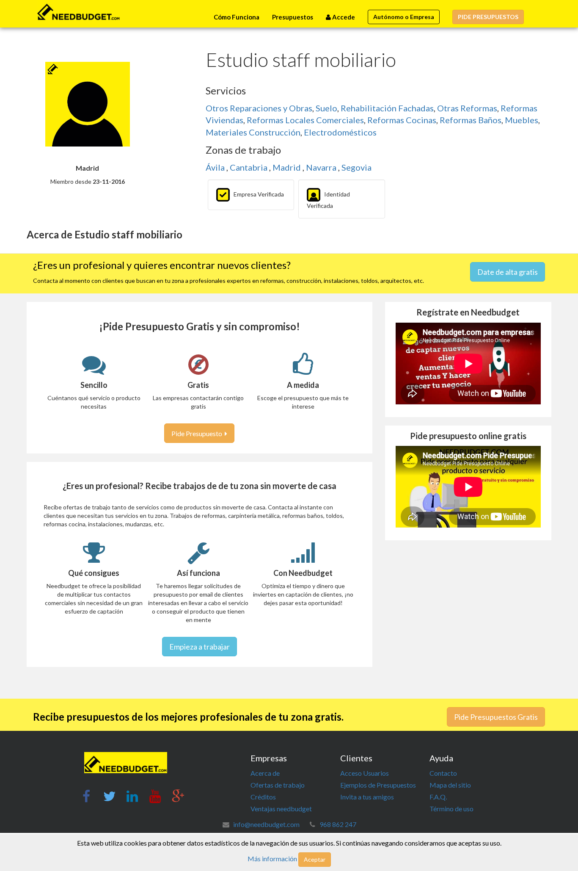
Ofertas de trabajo (277, 785)
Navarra (322, 167)
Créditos (263, 797)
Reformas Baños (470, 120)
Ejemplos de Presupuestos (378, 785)
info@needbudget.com (266, 824)
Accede (343, 17)
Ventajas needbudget (281, 809)
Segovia (356, 167)
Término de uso (451, 809)
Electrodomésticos (340, 132)
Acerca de (265, 773)
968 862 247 (337, 824)
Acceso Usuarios (364, 773)
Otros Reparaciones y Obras (259, 108)
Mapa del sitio (450, 785)
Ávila (216, 167)
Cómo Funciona (236, 17)
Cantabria (249, 167)
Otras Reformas (467, 108)
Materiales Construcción (253, 132)
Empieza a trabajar (199, 646)
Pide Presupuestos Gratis (496, 717)
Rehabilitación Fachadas (387, 108)
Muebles (521, 120)
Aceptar (314, 859)
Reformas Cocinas (401, 120)
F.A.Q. (438, 797)
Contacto (443, 773)
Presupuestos (292, 17)
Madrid (287, 167)
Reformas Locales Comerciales (305, 120)
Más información (272, 858)
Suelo (326, 108)
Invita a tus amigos (367, 797)
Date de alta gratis (507, 272)
